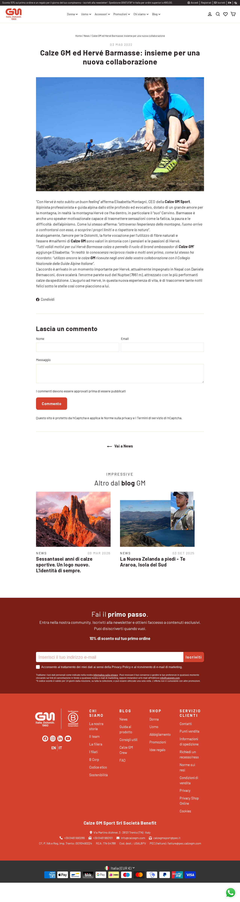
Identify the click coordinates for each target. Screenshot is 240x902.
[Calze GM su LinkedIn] (60, 739)
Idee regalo (157, 750)
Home (78, 35)
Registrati (206, 2)
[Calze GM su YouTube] (68, 739)
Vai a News (123, 446)
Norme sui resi (187, 767)
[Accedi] (210, 14)
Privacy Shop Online (189, 800)
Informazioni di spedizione (189, 741)
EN (229, 2)
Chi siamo (140, 14)
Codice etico (98, 767)
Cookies (185, 811)
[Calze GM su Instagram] (53, 739)
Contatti (186, 723)
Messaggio (43, 360)
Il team (94, 736)
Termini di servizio (150, 418)
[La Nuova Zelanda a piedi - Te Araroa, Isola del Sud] (157, 519)
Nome (40, 338)
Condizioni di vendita (189, 780)
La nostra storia (96, 726)
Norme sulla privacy (118, 418)
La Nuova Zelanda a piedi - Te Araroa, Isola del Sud (152, 561)
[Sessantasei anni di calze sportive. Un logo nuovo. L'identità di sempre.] (73, 519)
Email (125, 338)
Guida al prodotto (125, 729)
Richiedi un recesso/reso (189, 754)
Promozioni (120, 14)
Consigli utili (128, 739)
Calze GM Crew (126, 750)
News (87, 35)
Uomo (84, 14)
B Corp (94, 759)
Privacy (185, 790)
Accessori (101, 14)
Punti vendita (189, 731)
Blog (155, 14)
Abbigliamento (159, 734)
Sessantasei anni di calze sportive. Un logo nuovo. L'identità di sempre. (64, 564)
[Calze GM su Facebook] (45, 739)
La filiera (95, 744)
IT (60, 747)
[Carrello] (233, 14)
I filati (93, 752)
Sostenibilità (98, 775)
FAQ (122, 760)
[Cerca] (217, 14)
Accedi (194, 2)
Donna (71, 14)
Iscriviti (221, 2)
